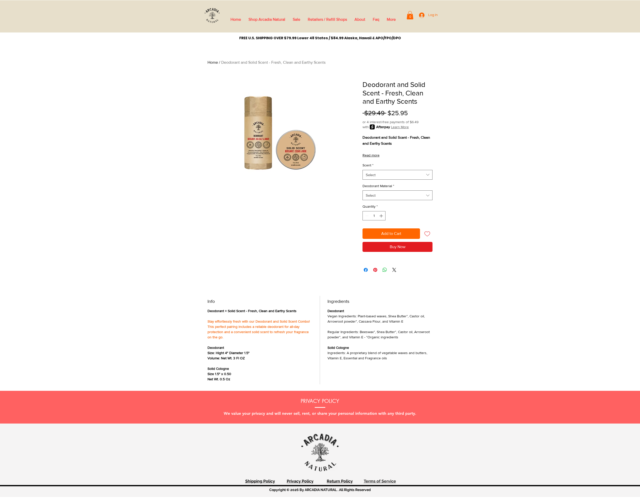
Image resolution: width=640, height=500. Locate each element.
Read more (371, 155)
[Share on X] (394, 270)
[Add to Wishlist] (427, 233)
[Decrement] (366, 215)
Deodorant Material (378, 186)
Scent (368, 165)
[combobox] (397, 175)
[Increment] (381, 215)
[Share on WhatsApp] (385, 270)
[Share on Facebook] (366, 270)
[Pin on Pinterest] (375, 270)
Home (213, 62)
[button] (410, 15)
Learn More (400, 127)
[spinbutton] (374, 215)
